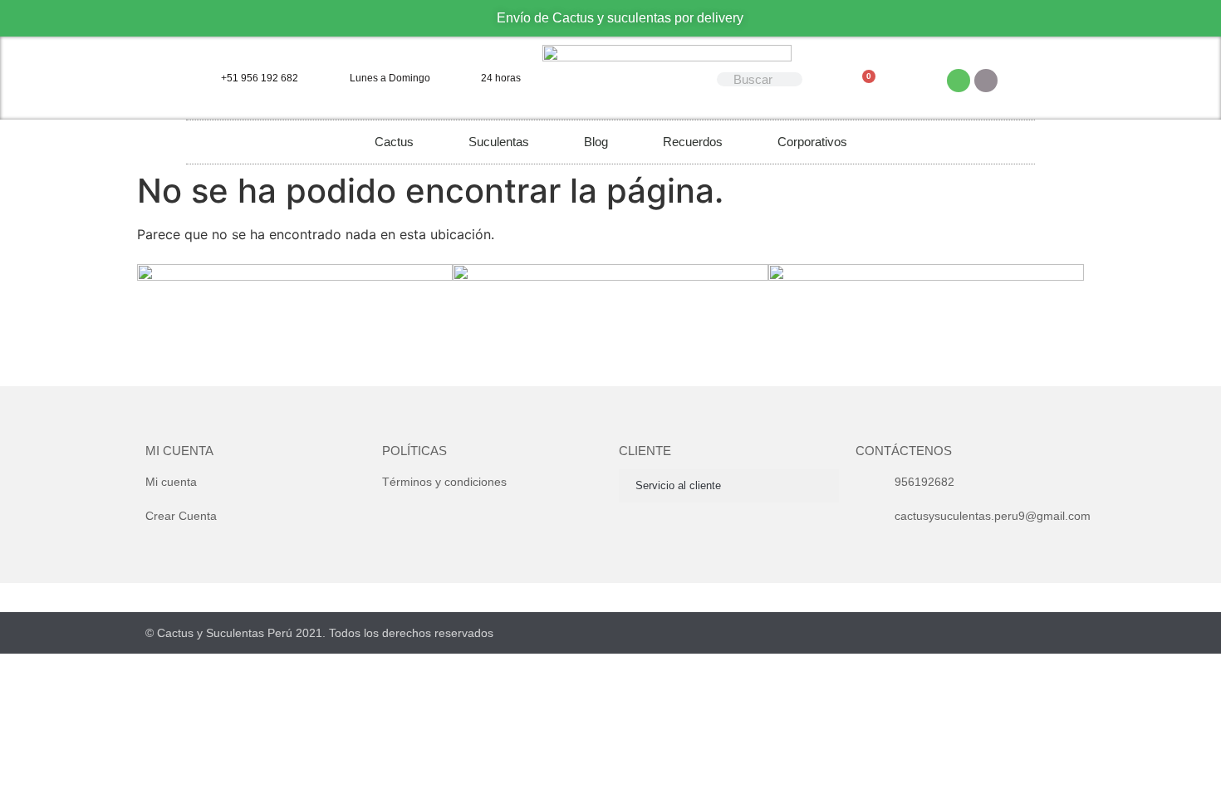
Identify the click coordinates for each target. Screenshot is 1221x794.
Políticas (414, 451)
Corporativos (812, 142)
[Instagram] (986, 80)
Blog (596, 142)
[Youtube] (1004, 632)
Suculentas (498, 142)
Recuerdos (693, 142)
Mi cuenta (179, 451)
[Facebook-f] (972, 632)
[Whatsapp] (958, 80)
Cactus (394, 142)
